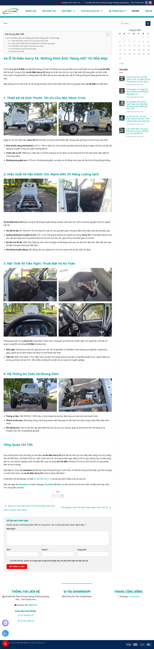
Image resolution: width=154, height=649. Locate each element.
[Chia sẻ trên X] (58, 496)
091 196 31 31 (31, 605)
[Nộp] (148, 23)
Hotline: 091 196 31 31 (70, 2)
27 (134, 54)
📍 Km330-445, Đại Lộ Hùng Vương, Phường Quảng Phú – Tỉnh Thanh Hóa (114, 2)
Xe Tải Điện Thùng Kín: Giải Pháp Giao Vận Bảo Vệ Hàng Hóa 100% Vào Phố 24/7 (137, 105)
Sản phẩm (67, 11)
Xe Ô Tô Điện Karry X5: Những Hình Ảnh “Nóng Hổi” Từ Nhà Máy (33, 38)
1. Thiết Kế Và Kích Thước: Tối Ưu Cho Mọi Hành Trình (29, 41)
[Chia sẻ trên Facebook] (53, 496)
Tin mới (135, 11)
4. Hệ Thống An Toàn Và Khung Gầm (23, 49)
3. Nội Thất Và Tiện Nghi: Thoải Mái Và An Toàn (26, 46)
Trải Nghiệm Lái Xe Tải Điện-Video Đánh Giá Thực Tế (84, 507)
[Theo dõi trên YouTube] (150, 2)
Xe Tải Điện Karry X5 (42, 479)
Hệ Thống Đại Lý (117, 11)
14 (139, 45)
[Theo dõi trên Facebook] (146, 2)
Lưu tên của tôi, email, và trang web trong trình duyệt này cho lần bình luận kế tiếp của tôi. (49, 561)
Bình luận (11, 529)
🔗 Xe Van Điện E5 (25, 620)
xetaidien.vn (25, 484)
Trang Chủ (30, 11)
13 (134, 45)
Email (45, 549)
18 (125, 50)
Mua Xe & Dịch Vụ (90, 11)
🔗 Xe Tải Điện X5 (25, 615)
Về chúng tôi (49, 11)
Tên (9, 549)
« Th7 (121, 63)
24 (120, 54)
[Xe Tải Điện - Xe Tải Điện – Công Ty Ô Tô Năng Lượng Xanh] (10, 11)
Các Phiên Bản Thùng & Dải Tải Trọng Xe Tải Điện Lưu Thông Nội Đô (137, 131)
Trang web (81, 549)
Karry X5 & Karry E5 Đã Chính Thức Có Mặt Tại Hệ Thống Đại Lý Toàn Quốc (138, 79)
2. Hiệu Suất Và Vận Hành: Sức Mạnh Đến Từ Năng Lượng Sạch (32, 43)
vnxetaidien (134, 596)
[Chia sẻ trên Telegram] (62, 496)
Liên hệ (148, 11)
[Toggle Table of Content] (106, 34)
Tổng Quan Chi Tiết (17, 51)
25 (125, 54)
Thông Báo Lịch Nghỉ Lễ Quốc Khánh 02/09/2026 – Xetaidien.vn (138, 91)
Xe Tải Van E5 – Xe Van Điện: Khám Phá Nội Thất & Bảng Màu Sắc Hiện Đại (137, 118)
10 (120, 45)
